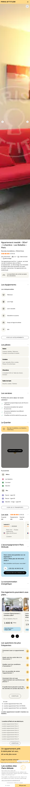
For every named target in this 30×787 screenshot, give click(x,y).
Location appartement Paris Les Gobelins (15, 708)
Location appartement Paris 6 (10, 734)
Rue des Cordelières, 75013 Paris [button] (12, 251)
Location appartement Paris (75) (13, 704)
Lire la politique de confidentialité (11, 780)
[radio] (4, 526)
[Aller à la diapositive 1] (11, 608)
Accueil (5, 701)
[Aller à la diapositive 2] (13, 608)
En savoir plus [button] (7, 408)
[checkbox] (27, 6)
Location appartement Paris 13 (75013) (14, 706)
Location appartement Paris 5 (10, 732)
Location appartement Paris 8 (10, 739)
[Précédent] (2, 122)
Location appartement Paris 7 (10, 737)
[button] (15, 284)
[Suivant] (27, 122)
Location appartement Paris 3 (10, 728)
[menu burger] (27, 2)
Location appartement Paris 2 (10, 726)
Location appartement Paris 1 (10, 724)
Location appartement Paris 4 (10, 730)
